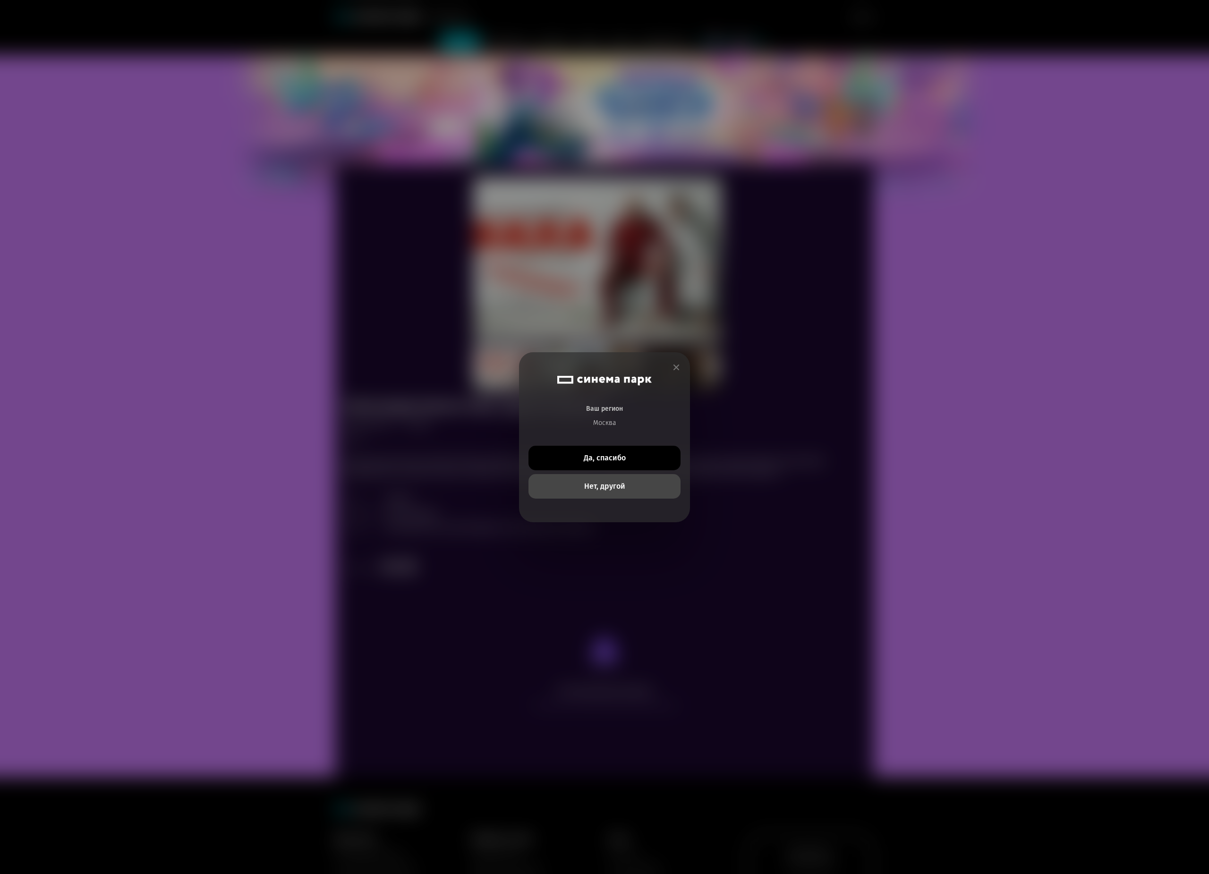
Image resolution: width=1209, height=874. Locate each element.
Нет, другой (604, 486)
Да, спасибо (605, 457)
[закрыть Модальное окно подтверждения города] (676, 367)
